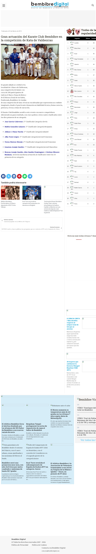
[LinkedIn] (14, 176)
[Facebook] (3, 176)
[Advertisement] (48, 510)
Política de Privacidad (20, 545)
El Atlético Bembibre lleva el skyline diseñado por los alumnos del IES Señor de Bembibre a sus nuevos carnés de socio (13, 428)
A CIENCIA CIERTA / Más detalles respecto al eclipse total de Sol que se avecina (73, 323)
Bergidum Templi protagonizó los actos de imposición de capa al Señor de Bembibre (36, 427)
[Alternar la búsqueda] (93, 5)
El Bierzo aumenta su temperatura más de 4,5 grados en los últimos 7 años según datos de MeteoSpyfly (60, 414)
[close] (4, 5)
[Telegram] (30, 176)
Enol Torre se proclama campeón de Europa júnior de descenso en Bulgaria (31, 203)
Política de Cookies (39, 545)
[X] (8, 176)
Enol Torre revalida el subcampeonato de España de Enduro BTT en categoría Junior (37, 466)
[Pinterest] (19, 176)
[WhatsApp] (24, 176)
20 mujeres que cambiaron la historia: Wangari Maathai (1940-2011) (73, 366)
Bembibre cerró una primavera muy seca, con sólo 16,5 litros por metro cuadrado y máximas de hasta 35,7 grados (12, 467)
